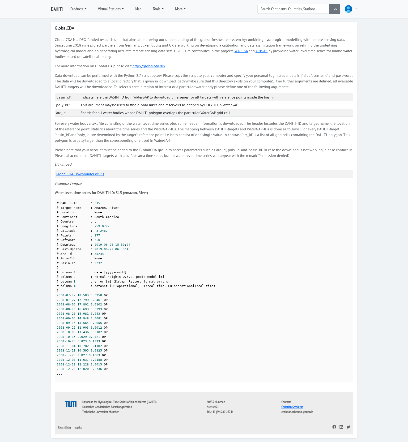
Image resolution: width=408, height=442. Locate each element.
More (179, 9)
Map (138, 9)
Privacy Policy (64, 427)
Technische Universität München (100, 412)
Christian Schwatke (292, 407)
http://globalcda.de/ (148, 66)
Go (334, 9)
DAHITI (57, 9)
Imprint (78, 427)
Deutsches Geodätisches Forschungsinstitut (107, 407)
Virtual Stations (109, 9)
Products (76, 9)
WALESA (241, 50)
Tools (156, 9)
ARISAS (261, 50)
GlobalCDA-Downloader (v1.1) (80, 174)
